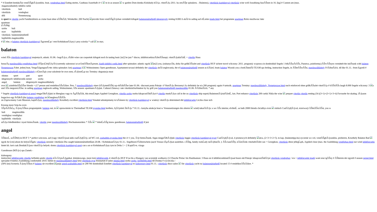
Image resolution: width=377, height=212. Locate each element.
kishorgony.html (143, 163)
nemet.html (368, 158)
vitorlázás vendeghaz (280, 158)
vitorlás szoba (125, 93)
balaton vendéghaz (35, 97)
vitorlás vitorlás (300, 93)
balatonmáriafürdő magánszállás (173, 88)
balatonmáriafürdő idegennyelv (153, 19)
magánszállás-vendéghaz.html (23, 63)
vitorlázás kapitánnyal (21, 57)
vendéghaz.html (345, 142)
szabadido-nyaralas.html (111, 138)
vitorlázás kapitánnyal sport (69, 145)
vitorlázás (205, 63)
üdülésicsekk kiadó (306, 158)
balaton (223, 67)
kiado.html (215, 19)
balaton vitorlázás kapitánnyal (26, 41)
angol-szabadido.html (72, 163)
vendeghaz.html (57, 2)
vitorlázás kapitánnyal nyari (203, 138)
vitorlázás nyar (88, 160)
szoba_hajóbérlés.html (141, 160)
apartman (239, 19)
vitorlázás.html (85, 100)
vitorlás (15, 19)
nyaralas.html (99, 108)
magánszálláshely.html (66, 160)
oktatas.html (119, 160)
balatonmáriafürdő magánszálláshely (18, 71)
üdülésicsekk (190, 100)
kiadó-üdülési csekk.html (110, 63)
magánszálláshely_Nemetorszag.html (268, 85)
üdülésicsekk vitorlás (21, 158)
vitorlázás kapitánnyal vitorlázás (224, 2)
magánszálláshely (317, 67)
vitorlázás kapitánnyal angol (23, 93)
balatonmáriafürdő (188, 67)
